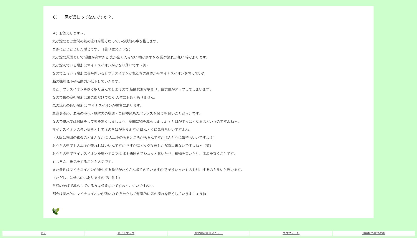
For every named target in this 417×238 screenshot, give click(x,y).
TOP (43, 233)
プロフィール (291, 233)
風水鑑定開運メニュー (208, 233)
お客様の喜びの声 (373, 233)
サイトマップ (125, 233)
